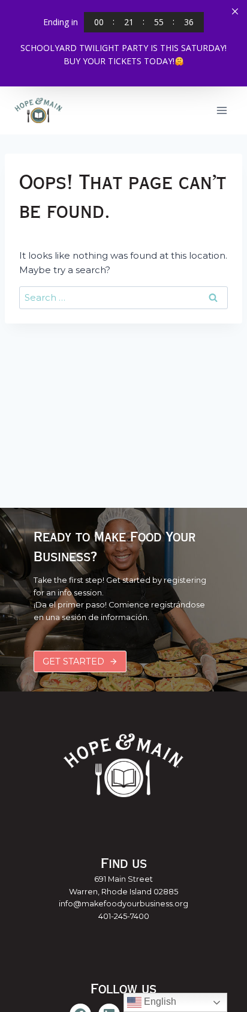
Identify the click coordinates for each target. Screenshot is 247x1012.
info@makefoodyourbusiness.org (123, 903)
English (158, 1001)
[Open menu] (221, 110)
